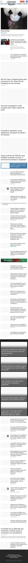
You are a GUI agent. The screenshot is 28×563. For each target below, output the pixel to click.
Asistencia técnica (14, 557)
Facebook (7, 561)
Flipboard (16, 561)
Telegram (18, 561)
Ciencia (2, 4)
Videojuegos (19, 4)
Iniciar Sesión (27, 2)
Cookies (20, 556)
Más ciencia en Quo (14, 260)
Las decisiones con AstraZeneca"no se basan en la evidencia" (14, 204)
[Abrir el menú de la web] (1, 1)
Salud (5, 4)
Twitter (9, 561)
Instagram (11, 561)
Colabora (22, 1)
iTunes (21, 561)
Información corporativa (13, 555)
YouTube (14, 561)
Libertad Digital (11, 2)
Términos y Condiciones (11, 556)
